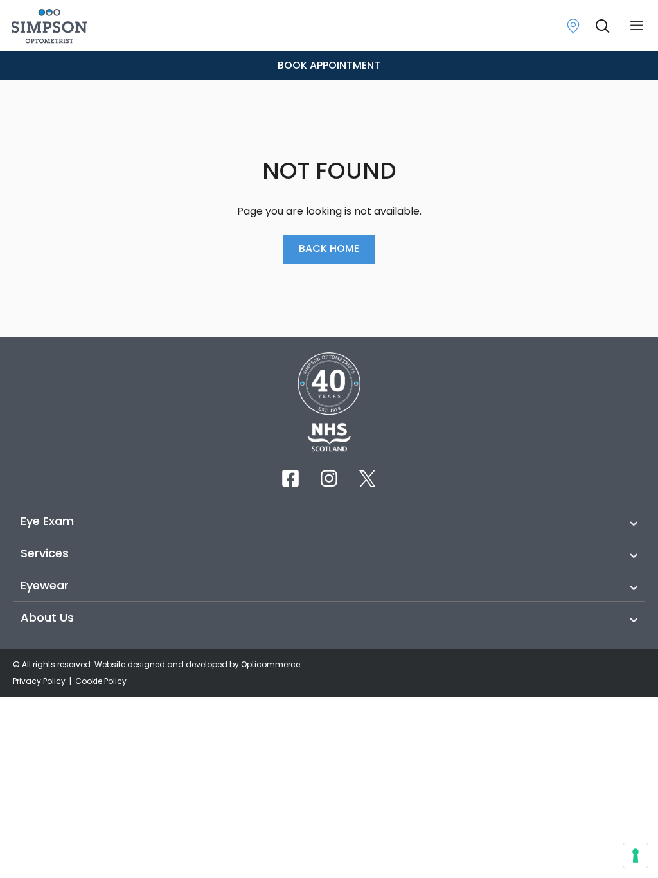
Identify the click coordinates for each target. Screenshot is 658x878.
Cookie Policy (101, 681)
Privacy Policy (40, 681)
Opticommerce (270, 664)
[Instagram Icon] (329, 478)
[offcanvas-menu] (637, 26)
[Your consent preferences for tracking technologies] (635, 855)
